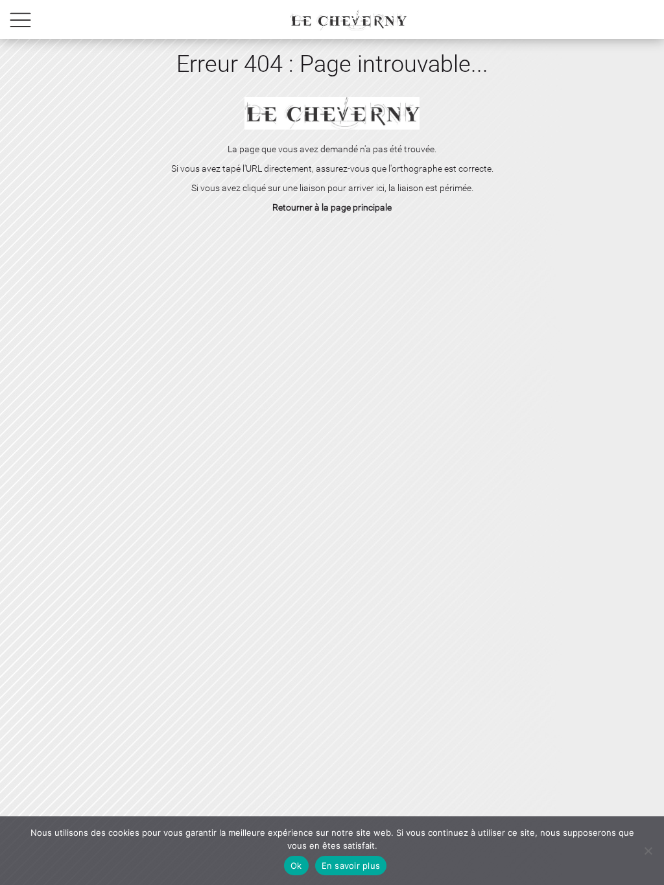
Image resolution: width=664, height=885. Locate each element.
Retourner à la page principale (332, 207)
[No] (647, 850)
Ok (296, 865)
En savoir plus (351, 865)
